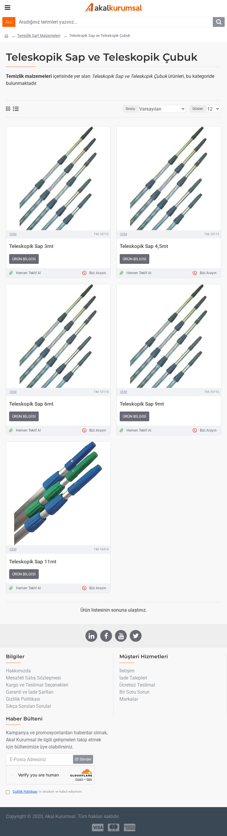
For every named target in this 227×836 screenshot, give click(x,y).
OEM (13, 234)
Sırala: (131, 109)
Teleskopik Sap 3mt (31, 246)
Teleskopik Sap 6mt (31, 404)
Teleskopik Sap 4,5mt (144, 246)
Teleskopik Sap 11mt (32, 562)
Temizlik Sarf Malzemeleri (38, 35)
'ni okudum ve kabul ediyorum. (48, 792)
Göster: (198, 109)
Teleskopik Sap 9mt (142, 404)
